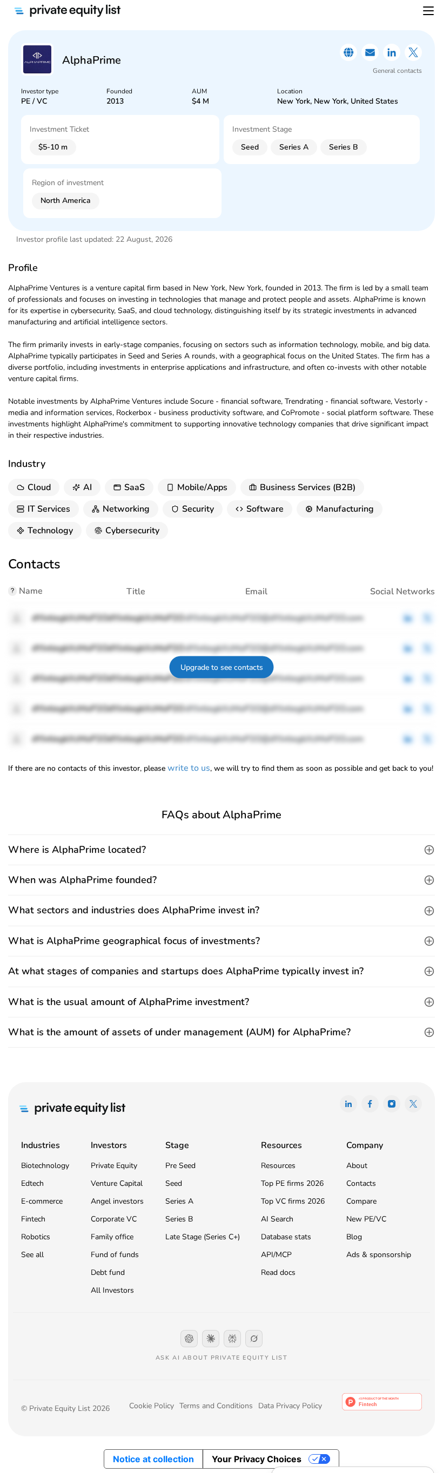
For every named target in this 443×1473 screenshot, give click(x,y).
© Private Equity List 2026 (65, 1408)
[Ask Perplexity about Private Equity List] (232, 1338)
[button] (221, 850)
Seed (173, 1183)
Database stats (286, 1237)
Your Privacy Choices (256, 1459)
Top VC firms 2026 (293, 1201)
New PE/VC (366, 1219)
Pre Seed (180, 1165)
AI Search (277, 1219)
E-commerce (42, 1201)
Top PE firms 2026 (292, 1183)
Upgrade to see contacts (221, 667)
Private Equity (114, 1165)
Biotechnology (45, 1165)
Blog (354, 1237)
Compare (361, 1201)
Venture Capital (117, 1183)
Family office (112, 1237)
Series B (179, 1219)
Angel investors (117, 1201)
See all (32, 1255)
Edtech (32, 1183)
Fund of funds (115, 1255)
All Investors (112, 1290)
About (356, 1165)
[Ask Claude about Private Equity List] (210, 1338)
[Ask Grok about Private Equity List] (254, 1338)
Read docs (278, 1272)
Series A (179, 1201)
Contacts (361, 1183)
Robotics (35, 1237)
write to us (188, 768)
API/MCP (276, 1255)
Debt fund (108, 1272)
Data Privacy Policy (290, 1406)
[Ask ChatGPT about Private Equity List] (189, 1338)
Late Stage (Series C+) (202, 1237)
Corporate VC (114, 1219)
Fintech (33, 1219)
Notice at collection (153, 1459)
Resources (278, 1165)
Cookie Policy (151, 1406)
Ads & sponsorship (378, 1255)
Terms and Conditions (216, 1406)
